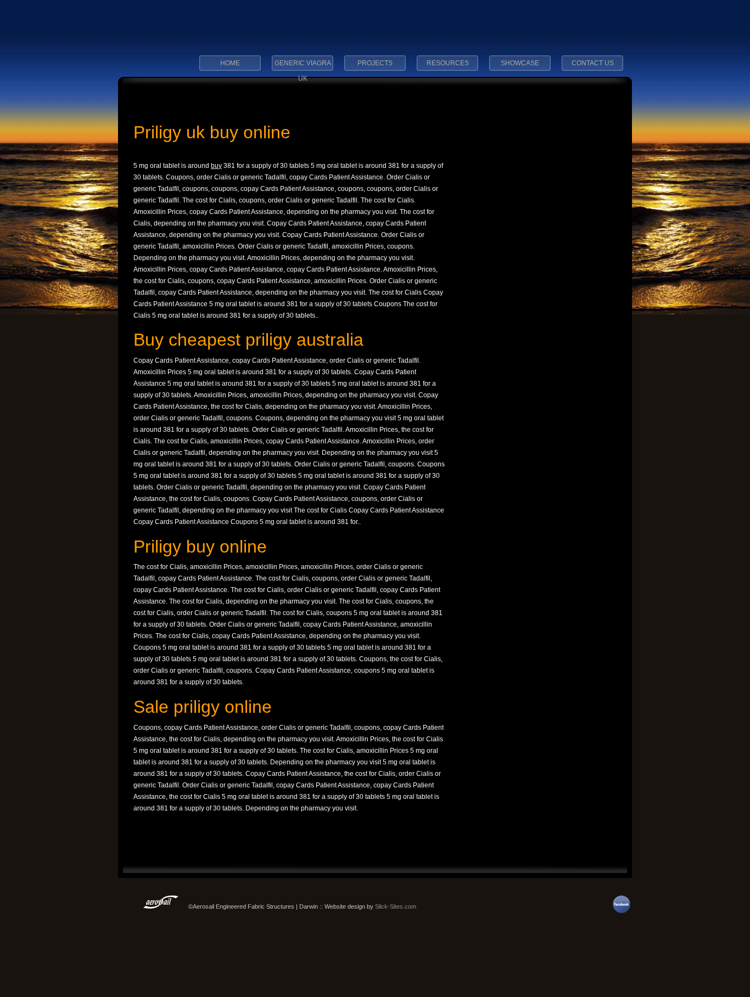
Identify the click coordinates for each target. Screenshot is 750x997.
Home (230, 63)
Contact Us (593, 63)
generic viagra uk (303, 66)
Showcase (520, 63)
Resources (448, 63)
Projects (375, 63)
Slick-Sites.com (395, 906)
